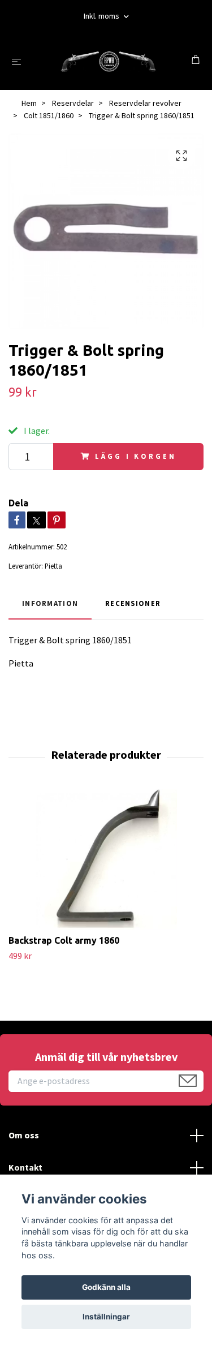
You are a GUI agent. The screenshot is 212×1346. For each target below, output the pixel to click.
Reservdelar (73, 103)
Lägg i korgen (135, 456)
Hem (29, 103)
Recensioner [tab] (133, 603)
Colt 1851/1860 (48, 115)
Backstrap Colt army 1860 (63, 940)
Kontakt (25, 1167)
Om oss (23, 1135)
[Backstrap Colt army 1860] (106, 859)
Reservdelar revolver (145, 103)
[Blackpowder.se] (108, 61)
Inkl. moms (102, 16)
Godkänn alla (106, 1287)
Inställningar (106, 1316)
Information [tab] (50, 603)
